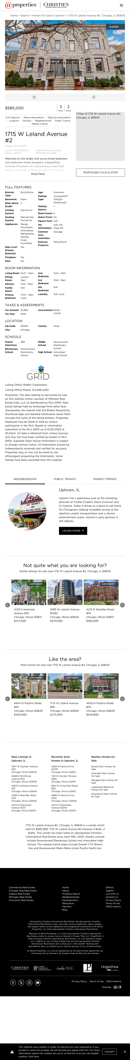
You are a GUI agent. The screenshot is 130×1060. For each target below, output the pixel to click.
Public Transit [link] (62, 120)
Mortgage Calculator (100, 172)
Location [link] (14, 120)
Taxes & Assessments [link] (59, 117)
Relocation (68, 903)
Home (65, 887)
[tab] (25, 479)
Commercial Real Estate (22, 887)
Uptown (17, 153)
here (36, 1056)
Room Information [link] (34, 117)
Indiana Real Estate (19, 894)
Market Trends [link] (40, 124)
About (65, 890)
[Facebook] (13, 984)
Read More (38, 173)
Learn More (71, 530)
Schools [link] (27, 120)
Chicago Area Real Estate (23, 890)
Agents (110, 890)
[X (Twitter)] (21, 984)
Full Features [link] (12, 117)
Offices (110, 887)
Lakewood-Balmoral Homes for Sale (102, 788)
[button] (100, 136)
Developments (70, 900)
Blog (64, 909)
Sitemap (106, 987)
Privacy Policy (113, 900)
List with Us (112, 894)
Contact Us (112, 897)
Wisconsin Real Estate (21, 900)
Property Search (71, 894)
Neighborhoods (70, 897)
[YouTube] (38, 984)
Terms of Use (113, 903)
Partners (67, 906)
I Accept (109, 1051)
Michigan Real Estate (20, 897)
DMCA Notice (113, 906)
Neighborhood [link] (43, 120)
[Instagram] (29, 984)
